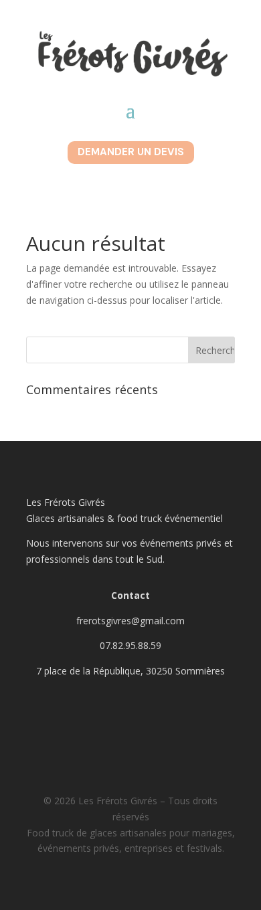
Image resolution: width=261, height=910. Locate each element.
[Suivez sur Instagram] (130, 717)
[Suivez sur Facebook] (89, 717)
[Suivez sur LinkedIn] (172, 717)
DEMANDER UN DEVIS (131, 152)
